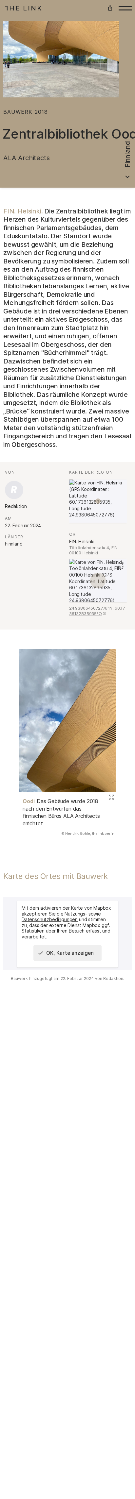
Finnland (14, 544)
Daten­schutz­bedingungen (50, 919)
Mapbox (102, 908)
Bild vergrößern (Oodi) (110, 797)
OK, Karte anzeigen (70, 953)
